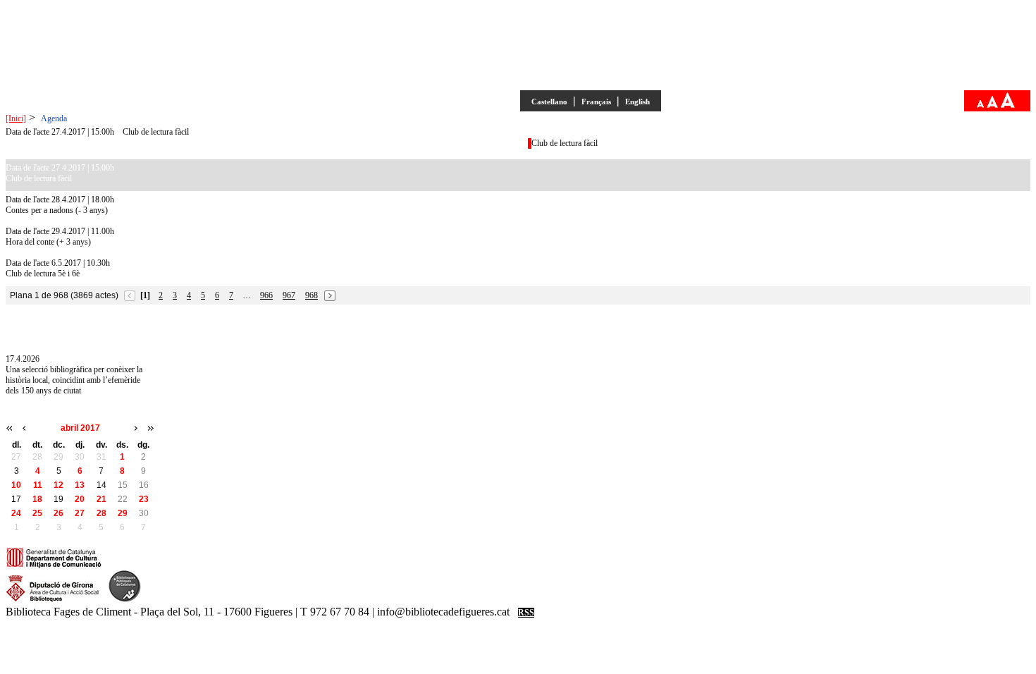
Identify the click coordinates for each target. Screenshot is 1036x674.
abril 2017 (80, 428)
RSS (526, 613)
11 (37, 485)
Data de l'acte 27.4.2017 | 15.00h (60, 132)
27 (80, 513)
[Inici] (16, 118)
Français (596, 101)
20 (80, 499)
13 (80, 485)
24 (16, 513)
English (637, 101)
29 (123, 513)
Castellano (549, 101)
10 (16, 485)
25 (37, 513)
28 (101, 513)
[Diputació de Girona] (52, 600)
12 (58, 485)
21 (101, 499)
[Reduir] (980, 105)
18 (37, 499)
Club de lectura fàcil (156, 132)
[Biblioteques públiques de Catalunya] (125, 600)
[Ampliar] (1008, 105)
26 (58, 513)
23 (144, 499)
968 (311, 295)
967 (289, 295)
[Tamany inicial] (992, 105)
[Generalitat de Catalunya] (54, 566)
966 (266, 295)
